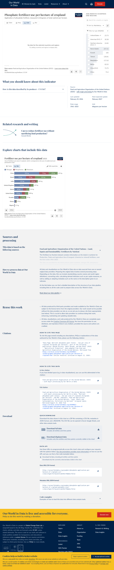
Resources (54, 4)
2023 (60, 210)
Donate (99, 4)
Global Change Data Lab (34, 525)
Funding (79, 536)
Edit (53, 166)
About (65, 4)
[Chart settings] (61, 166)
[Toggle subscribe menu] (91, 4)
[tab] (9, 22)
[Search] (86, 4)
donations (32, 559)
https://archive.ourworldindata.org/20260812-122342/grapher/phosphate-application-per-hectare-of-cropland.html (63, 353)
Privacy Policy (93, 563)
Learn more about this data (17, 215)
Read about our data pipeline (50, 293)
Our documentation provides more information (72, 452)
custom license (20, 537)
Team (78, 540)
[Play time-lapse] (6, 210)
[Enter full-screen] (80, 71)
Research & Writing (102, 528)
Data (40, 4)
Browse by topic (30, 4)
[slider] (55, 210)
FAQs (31, 542)
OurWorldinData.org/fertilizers (13, 72)
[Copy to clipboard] (95, 344)
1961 (11, 210)
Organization (81, 532)
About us (80, 528)
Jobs (78, 543)
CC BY (25, 72)
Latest (46, 4)
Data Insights (62, 536)
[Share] (76, 71)
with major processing (84, 92)
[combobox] (86, 4)
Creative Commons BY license (64, 321)
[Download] (71, 71)
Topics (60, 528)
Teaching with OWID (65, 552)
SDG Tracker (62, 548)
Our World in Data (14, 4)
